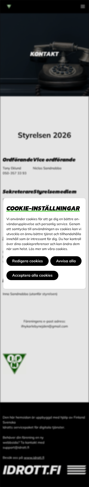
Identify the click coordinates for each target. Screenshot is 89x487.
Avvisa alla (66, 261)
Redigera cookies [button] (27, 261)
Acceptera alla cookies (32, 275)
